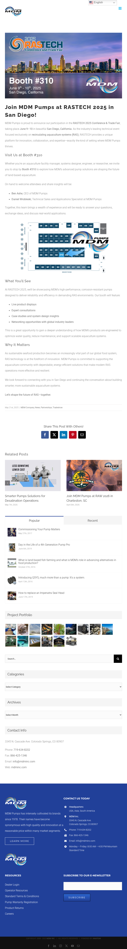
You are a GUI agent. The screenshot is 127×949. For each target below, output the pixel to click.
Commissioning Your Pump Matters (39, 529)
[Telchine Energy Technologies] (22, 629)
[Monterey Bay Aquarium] (107, 629)
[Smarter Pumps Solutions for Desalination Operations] (33, 461)
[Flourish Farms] (59, 629)
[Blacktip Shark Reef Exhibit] (71, 629)
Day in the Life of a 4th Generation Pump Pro (44, 544)
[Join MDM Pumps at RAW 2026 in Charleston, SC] (94, 461)
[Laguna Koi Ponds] (47, 629)
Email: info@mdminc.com (82, 841)
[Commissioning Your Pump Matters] (12, 530)
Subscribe (76, 897)
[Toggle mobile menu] (120, 8)
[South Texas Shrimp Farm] (35, 641)
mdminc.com (19, 767)
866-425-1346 (18, 755)
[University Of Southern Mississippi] (10, 641)
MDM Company (27, 407)
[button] (7, 483)
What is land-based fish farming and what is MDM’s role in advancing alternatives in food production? (67, 562)
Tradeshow (58, 407)
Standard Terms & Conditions (22, 896)
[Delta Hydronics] (83, 629)
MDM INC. (51, 938)
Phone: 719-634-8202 (80, 829)
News (37, 407)
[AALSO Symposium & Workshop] (47, 641)
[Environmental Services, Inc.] (35, 629)
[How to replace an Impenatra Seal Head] (12, 594)
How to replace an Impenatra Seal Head (41, 592)
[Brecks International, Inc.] (95, 629)
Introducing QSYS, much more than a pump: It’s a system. (51, 577)
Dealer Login (12, 884)
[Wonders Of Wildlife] (59, 641)
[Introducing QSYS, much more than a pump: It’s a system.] (12, 578)
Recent (93, 520)
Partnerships (46, 407)
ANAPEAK (97, 938)
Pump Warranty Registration (21, 902)
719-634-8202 (22, 749)
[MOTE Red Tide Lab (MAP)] (10, 629)
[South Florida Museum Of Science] (22, 641)
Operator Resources (16, 890)
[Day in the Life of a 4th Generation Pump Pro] (12, 546)
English (98, 2)
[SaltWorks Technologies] (71, 641)
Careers (9, 913)
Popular (34, 520)
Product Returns (14, 908)
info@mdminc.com (24, 761)
